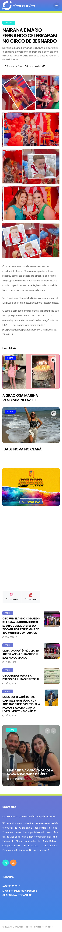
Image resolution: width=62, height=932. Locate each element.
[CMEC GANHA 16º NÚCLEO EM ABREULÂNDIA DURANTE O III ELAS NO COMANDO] (52, 651)
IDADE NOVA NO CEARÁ (21, 449)
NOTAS (9, 22)
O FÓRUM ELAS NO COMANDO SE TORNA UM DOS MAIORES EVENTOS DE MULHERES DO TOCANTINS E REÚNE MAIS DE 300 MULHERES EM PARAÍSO (21, 626)
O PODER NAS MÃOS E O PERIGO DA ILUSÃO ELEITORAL (21, 677)
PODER (8, 613)
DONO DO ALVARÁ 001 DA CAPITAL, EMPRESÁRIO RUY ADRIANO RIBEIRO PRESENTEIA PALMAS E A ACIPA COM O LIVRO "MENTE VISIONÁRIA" (21, 704)
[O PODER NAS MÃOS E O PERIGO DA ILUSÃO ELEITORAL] (52, 676)
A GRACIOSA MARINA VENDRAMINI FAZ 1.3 (20, 398)
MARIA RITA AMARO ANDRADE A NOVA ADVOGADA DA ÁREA (30, 772)
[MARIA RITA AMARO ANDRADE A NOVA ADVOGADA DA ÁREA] (31, 755)
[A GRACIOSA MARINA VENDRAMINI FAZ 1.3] (31, 371)
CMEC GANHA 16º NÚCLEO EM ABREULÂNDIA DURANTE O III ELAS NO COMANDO (20, 654)
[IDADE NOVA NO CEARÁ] (31, 425)
